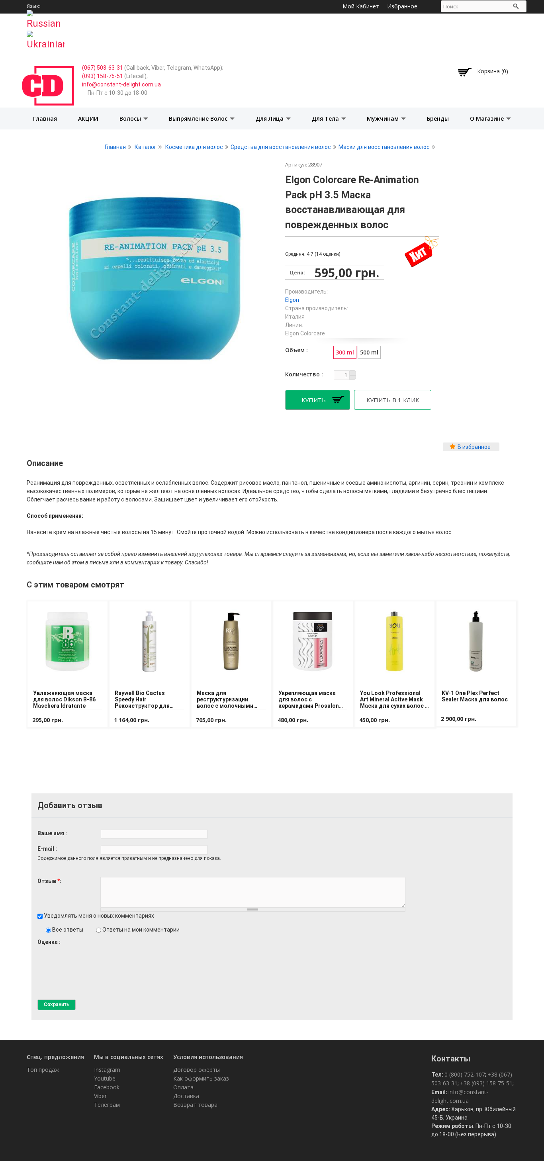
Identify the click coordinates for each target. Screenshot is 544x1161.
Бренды (438, 118)
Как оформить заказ (201, 1078)
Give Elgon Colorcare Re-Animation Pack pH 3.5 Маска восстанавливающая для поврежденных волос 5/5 (68, 949)
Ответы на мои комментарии (141, 929)
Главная (45, 118)
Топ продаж (43, 1069)
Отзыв (48, 881)
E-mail (46, 849)
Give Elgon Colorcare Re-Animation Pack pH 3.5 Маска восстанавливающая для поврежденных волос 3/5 (54, 949)
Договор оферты (196, 1069)
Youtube (104, 1078)
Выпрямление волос (199, 118)
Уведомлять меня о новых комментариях (99, 915)
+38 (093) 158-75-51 (486, 1083)
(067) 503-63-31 (102, 68)
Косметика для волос (194, 147)
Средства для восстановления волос (281, 147)
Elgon (292, 300)
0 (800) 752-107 (464, 1074)
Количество (303, 374)
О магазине (487, 118)
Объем (295, 350)
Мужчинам (383, 118)
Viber (100, 1096)
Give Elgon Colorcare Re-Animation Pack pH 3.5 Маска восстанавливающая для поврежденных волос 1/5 (40, 949)
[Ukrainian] (46, 38)
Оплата (183, 1087)
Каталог (146, 147)
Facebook (106, 1087)
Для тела (326, 118)
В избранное (474, 447)
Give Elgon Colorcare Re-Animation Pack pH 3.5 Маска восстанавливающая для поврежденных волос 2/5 (47, 949)
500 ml (369, 352)
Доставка (186, 1096)
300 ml (345, 352)
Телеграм (107, 1104)
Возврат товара (195, 1104)
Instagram (107, 1069)
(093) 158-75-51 (102, 76)
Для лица (270, 118)
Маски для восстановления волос (384, 147)
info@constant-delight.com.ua (121, 84)
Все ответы (68, 929)
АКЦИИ (88, 118)
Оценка (48, 942)
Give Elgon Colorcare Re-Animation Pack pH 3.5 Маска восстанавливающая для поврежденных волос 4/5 (61, 949)
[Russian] (46, 17)
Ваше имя (51, 833)
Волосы (131, 118)
